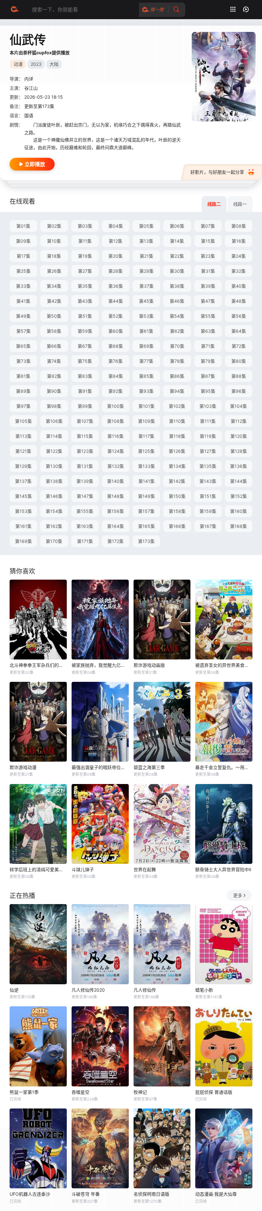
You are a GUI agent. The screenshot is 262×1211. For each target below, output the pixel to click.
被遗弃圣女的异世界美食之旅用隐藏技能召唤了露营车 (223, 665)
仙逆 (14, 990)
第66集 (54, 346)
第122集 (54, 451)
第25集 (23, 271)
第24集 (238, 256)
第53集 (146, 316)
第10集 (54, 241)
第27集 (85, 271)
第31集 (208, 271)
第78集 (177, 361)
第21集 (146, 256)
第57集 (23, 331)
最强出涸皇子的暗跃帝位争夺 (100, 767)
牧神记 (140, 1092)
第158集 (177, 511)
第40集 (238, 286)
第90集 (54, 391)
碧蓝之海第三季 (149, 767)
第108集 (115, 421)
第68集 (115, 346)
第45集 (146, 301)
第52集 (115, 316)
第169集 (23, 541)
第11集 (85, 241)
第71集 (208, 346)
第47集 (208, 301)
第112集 (239, 421)
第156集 (115, 511)
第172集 (115, 541)
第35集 (85, 286)
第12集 (115, 241)
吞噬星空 (80, 1092)
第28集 (115, 271)
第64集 (238, 331)
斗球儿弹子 (83, 869)
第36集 (115, 286)
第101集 (146, 406)
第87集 (208, 376)
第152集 (238, 496)
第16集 (239, 241)
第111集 (208, 421)
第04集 (115, 226)
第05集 (146, 226)
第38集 (177, 286)
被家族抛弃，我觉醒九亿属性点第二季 (100, 665)
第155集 (84, 511)
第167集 (208, 526)
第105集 (23, 421)
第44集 (115, 301)
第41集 (23, 301)
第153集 (23, 511)
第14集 (177, 241)
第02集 (54, 226)
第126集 (177, 451)
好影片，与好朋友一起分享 (217, 172)
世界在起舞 (145, 869)
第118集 (177, 436)
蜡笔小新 (204, 990)
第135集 (207, 466)
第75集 (85, 361)
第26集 (54, 271)
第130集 (54, 466)
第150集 (177, 496)
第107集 (85, 421)
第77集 (146, 361)
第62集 (177, 331)
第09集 (23, 241)
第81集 (23, 376)
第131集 (85, 466)
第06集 (177, 226)
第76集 (115, 361)
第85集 (146, 376)
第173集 (146, 541)
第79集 (208, 361)
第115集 (85, 436)
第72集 (239, 346)
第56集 (238, 316)
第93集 (146, 391)
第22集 (177, 256)
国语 (28, 115)
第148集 (115, 496)
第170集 (54, 541)
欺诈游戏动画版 (149, 665)
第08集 (238, 226)
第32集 (238, 271)
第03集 (85, 226)
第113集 (23, 436)
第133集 (146, 466)
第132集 (115, 466)
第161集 (23, 526)
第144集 (238, 481)
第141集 (146, 481)
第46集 (177, 301)
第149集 (146, 496)
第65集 (23, 346)
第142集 (177, 481)
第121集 (23, 451)
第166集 (177, 526)
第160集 (238, 511)
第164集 (115, 526)
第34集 (54, 286)
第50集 (54, 316)
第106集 (54, 421)
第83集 (85, 376)
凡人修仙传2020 (88, 990)
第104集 (238, 406)
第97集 (23, 406)
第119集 (208, 436)
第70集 (177, 346)
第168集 (238, 526)
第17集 (23, 256)
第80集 (238, 361)
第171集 (85, 541)
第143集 (207, 481)
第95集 (208, 391)
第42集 (54, 301)
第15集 (208, 241)
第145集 (23, 496)
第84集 (115, 376)
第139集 (84, 481)
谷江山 (31, 88)
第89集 (23, 391)
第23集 (208, 256)
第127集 (208, 451)
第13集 (146, 241)
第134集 (177, 466)
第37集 (146, 286)
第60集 (115, 331)
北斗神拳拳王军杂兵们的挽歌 (38, 665)
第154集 (54, 511)
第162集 (54, 526)
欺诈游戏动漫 (23, 767)
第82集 (54, 376)
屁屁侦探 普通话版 (213, 1092)
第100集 (115, 406)
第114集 (54, 436)
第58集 (54, 331)
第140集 (115, 481)
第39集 (208, 286)
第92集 (115, 391)
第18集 (54, 256)
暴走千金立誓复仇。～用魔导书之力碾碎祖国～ (223, 767)
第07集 (208, 226)
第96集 (238, 391)
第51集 (85, 316)
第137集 (23, 481)
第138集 (54, 481)
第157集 (146, 511)
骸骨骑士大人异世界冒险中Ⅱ (223, 869)
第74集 (54, 361)
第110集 (177, 421)
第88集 (238, 376)
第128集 (238, 451)
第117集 (146, 436)
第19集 (85, 256)
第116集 (115, 436)
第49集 (23, 316)
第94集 (177, 391)
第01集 (23, 226)
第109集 (146, 421)
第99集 (85, 406)
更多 (237, 895)
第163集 (84, 526)
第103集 (207, 406)
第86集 (177, 376)
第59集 (85, 331)
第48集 (238, 301)
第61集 (146, 331)
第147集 (85, 496)
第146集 (54, 496)
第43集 (85, 301)
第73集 (23, 361)
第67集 (85, 346)
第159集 (207, 511)
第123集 (85, 451)
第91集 (85, 391)
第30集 (177, 271)
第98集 (54, 406)
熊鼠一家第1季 (24, 1092)
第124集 (115, 451)
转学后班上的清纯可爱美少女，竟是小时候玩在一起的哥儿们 (38, 869)
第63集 (208, 331)
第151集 (208, 496)
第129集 (23, 466)
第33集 (23, 286)
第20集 (115, 256)
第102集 (177, 406)
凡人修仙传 (145, 990)
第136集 (238, 466)
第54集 (177, 316)
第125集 (146, 451)
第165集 (146, 526)
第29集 (146, 271)
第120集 (238, 436)
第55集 (208, 316)
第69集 (146, 346)
